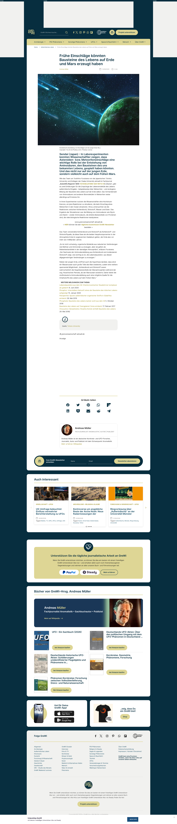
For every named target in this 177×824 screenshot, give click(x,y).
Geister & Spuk (39, 761)
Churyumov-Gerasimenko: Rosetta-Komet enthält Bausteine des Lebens (87, 309)
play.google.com (64, 720)
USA (64, 521)
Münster (126, 521)
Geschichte (38, 763)
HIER (66, 225)
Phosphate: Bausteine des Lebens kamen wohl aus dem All (82, 301)
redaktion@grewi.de (112, 32)
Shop (125, 717)
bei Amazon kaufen (62, 648)
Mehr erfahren (109, 572)
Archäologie (38, 42)
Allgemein (37, 747)
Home (36, 47)
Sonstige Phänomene (76, 42)
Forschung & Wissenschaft (121, 504)
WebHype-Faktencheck (98, 768)
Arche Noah (86, 521)
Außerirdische (119, 521)
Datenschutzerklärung (126, 749)
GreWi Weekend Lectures (43, 770)
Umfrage (59, 521)
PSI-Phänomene (56, 42)
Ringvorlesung (134, 521)
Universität (113, 523)
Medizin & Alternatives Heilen (72, 763)
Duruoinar (76, 523)
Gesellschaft (42, 504)
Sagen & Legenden (96, 751)
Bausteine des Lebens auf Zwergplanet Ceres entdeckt (80, 306)
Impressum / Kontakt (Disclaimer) (130, 751)
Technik (92, 758)
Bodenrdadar (94, 521)
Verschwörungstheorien (98, 765)
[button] (68, 405)
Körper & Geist (67, 756)
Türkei (81, 523)
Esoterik (37, 756)
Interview (65, 749)
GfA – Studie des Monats (42, 768)
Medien (43, 521)
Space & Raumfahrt (109, 42)
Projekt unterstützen (126, 32)
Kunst (64, 761)
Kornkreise (65, 754)
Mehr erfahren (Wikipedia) (71, 444)
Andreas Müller (63, 69)
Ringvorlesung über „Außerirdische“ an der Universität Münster (122, 511)
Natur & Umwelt (67, 768)
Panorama (65, 770)
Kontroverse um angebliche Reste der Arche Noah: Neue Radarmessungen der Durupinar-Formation (88, 513)
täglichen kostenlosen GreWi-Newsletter (97, 225)
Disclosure (37, 754)
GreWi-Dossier (67, 747)
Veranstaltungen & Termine (99, 763)
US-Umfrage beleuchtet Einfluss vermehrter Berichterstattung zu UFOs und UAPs (50, 513)
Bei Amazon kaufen (61, 690)
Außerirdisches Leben (47, 47)
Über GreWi (139, 42)
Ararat (80, 521)
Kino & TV (65, 751)
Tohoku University (73, 326)
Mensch (126, 42)
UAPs (50, 521)
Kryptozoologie (67, 758)
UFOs (93, 42)
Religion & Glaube (92, 504)
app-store (64, 713)
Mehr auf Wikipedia (52, 618)
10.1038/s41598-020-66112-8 (92, 184)
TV (47, 521)
